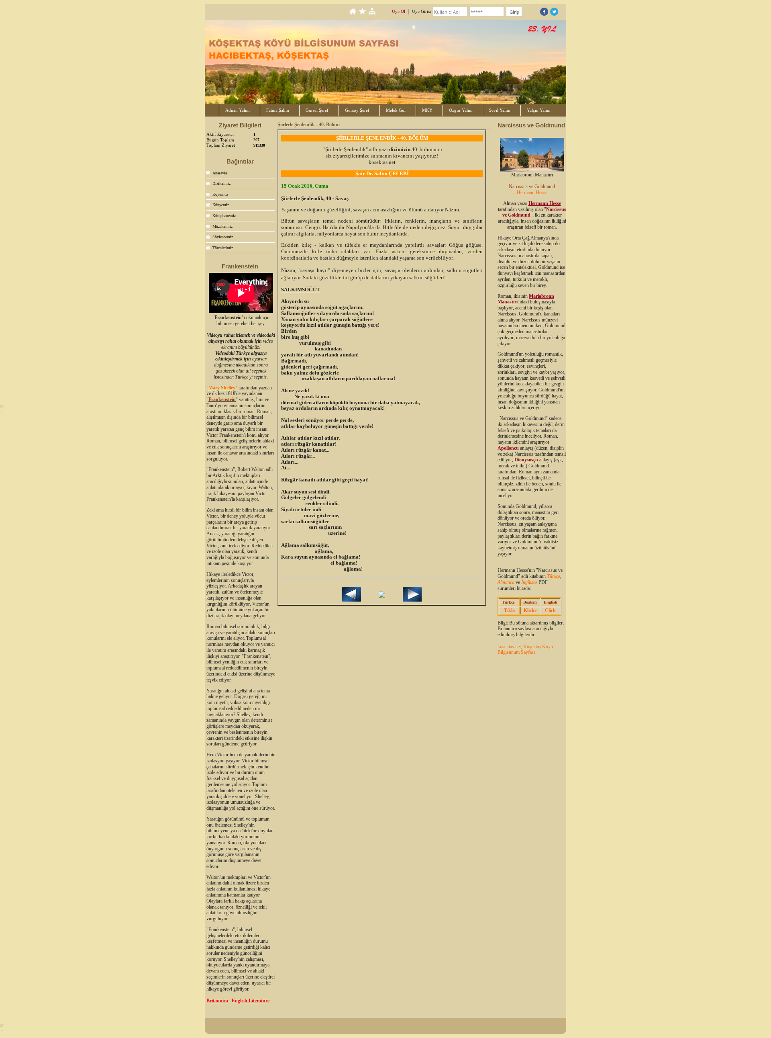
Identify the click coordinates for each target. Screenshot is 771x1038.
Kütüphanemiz (224, 215)
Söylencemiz (222, 237)
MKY (427, 110)
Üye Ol (398, 11)
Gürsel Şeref (317, 110)
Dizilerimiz (221, 183)
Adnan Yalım (237, 110)
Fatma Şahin (277, 110)
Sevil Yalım (499, 110)
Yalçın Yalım (539, 110)
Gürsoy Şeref (357, 110)
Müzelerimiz (222, 226)
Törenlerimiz (222, 248)
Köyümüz (220, 194)
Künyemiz (220, 205)
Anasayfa (219, 173)
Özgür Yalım (461, 110)
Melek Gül (396, 110)
